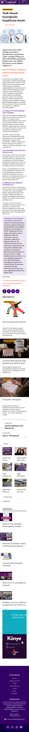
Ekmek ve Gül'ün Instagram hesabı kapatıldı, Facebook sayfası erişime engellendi (12, 526)
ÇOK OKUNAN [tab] (7, 497)
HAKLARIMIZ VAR (14, 686)
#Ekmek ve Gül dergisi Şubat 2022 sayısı (15, 280)
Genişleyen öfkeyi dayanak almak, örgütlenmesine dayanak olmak (14, 362)
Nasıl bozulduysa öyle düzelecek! (14, 322)
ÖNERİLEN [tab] (6, 501)
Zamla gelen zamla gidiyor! (11, 399)
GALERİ (14, 688)
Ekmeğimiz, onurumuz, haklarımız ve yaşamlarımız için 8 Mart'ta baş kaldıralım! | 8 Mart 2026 (14, 604)
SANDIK (14, 683)
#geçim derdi (10, 283)
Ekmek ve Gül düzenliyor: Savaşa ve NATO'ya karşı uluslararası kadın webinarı (13, 545)
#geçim (4, 283)
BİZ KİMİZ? (14, 693)
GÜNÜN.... (14, 691)
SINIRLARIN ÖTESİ (14, 681)
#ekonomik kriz (6, 285)
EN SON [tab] (5, 444)
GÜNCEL (14, 678)
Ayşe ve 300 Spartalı (10, 436)
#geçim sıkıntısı (18, 283)
